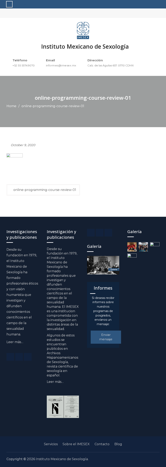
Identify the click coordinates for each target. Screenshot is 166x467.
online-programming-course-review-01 (44, 190)
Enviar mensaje (105, 337)
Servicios (51, 444)
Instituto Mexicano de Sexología (85, 46)
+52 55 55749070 (24, 65)
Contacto (102, 444)
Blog (118, 444)
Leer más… (14, 342)
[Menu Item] (10, 357)
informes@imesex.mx (61, 65)
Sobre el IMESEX (76, 444)
